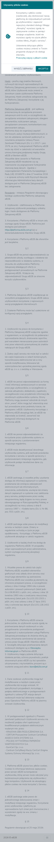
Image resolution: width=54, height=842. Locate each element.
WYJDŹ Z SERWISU (23, 68)
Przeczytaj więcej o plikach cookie (31, 57)
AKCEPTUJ (43, 68)
